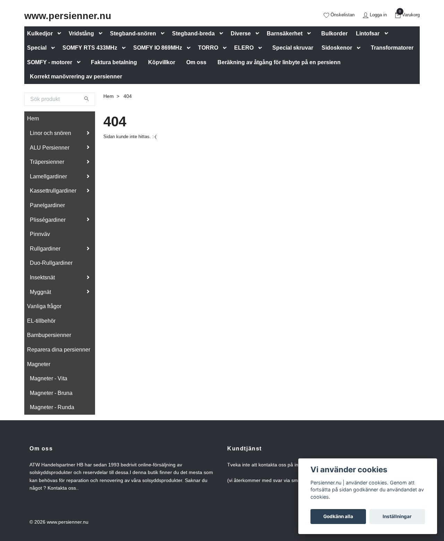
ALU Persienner (49, 148)
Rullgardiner (45, 249)
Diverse (241, 33)
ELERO (244, 48)
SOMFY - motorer (49, 62)
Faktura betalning (114, 62)
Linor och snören (50, 133)
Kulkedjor (40, 33)
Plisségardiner (48, 220)
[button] (61, 33)
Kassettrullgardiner (53, 191)
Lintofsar (367, 33)
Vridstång (81, 33)
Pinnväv (40, 234)
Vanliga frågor (44, 306)
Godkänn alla (338, 516)
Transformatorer (392, 48)
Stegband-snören (133, 33)
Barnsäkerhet (284, 33)
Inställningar (397, 516)
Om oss (196, 62)
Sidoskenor (337, 48)
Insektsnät (42, 277)
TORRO (208, 48)
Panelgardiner (47, 205)
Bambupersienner (49, 335)
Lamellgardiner (48, 176)
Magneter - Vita (48, 378)
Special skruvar (292, 48)
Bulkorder (334, 33)
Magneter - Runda (52, 407)
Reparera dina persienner (58, 350)
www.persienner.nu (67, 15)
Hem (33, 118)
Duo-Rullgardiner (51, 263)
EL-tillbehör (41, 321)
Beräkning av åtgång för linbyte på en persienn (279, 62)
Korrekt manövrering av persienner (76, 76)
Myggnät (40, 292)
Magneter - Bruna (51, 393)
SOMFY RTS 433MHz (89, 48)
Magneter (38, 364)
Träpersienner (47, 162)
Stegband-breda (193, 33)
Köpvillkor (161, 62)
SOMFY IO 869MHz (157, 48)
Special (36, 48)
